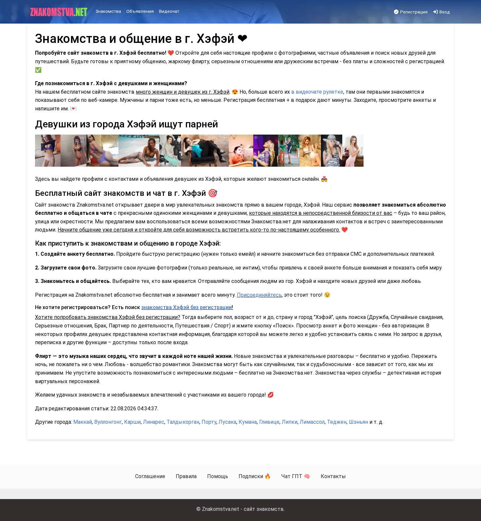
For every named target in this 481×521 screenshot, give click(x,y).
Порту (209, 422)
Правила (186, 476)
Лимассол (312, 422)
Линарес (153, 422)
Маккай (82, 422)
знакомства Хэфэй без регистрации (186, 307)
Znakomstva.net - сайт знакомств (243, 509)
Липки (289, 422)
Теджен (337, 422)
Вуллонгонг (108, 422)
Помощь (217, 476)
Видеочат (169, 11)
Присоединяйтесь (259, 295)
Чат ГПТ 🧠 (295, 476)
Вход (444, 11)
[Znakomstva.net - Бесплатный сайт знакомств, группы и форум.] (59, 12)
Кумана (248, 422)
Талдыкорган (183, 422)
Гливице (269, 422)
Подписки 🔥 (255, 476)
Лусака (227, 422)
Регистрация (413, 11)
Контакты (333, 476)
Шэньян (358, 422)
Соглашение (150, 476)
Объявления (140, 11)
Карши (132, 422)
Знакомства (108, 11)
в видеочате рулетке (317, 92)
